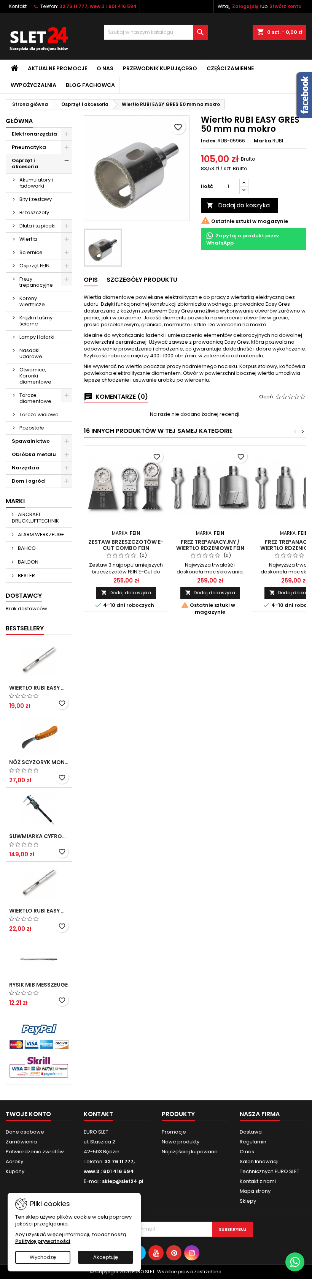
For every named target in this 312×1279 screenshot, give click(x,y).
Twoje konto (28, 1114)
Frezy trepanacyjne (36, 282)
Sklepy (248, 1201)
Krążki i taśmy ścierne (36, 320)
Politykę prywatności (42, 1241)
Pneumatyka (29, 147)
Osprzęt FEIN (34, 265)
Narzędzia (25, 467)
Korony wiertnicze (32, 301)
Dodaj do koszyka (238, 205)
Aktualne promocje (57, 68)
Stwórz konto (285, 6)
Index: (208, 140)
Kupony (15, 1171)
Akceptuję (105, 1257)
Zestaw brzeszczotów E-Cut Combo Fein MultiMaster (126, 548)
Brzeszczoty (34, 212)
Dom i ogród (28, 481)
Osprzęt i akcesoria (25, 163)
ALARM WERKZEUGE (40, 534)
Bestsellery (25, 628)
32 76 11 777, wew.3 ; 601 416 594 (98, 6)
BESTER (26, 575)
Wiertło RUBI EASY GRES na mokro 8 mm (39, 911)
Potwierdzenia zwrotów (35, 1151)
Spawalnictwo (31, 441)
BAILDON (27, 561)
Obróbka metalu (34, 454)
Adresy (14, 1161)
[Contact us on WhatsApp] (294, 1261)
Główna (19, 121)
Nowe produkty (180, 1141)
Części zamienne (230, 68)
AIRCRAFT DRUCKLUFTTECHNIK (35, 517)
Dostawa (251, 1131)
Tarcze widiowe (39, 414)
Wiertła (28, 239)
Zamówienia (21, 1141)
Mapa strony (255, 1191)
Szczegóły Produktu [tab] (142, 279)
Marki (15, 501)
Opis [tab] (91, 279)
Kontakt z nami (258, 1181)
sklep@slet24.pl (122, 1181)
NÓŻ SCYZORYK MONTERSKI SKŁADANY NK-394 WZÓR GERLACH (39, 762)
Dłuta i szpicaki (37, 225)
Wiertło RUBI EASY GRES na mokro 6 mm (39, 688)
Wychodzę (43, 1257)
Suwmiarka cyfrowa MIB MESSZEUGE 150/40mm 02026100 (39, 836)
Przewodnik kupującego (160, 68)
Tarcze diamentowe (35, 398)
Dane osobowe (25, 1131)
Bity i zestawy (35, 199)
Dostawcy (24, 595)
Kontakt (18, 6)
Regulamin (253, 1141)
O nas (105, 68)
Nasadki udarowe (30, 353)
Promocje (174, 1131)
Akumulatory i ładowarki (36, 182)
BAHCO (26, 548)
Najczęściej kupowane (190, 1151)
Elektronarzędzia (34, 133)
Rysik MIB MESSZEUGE (38, 985)
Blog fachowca (90, 85)
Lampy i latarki (36, 337)
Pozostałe (31, 427)
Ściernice (31, 252)
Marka (262, 140)
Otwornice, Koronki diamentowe (35, 375)
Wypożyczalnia (33, 85)
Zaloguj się (245, 6)
